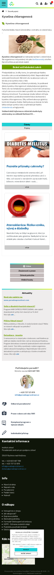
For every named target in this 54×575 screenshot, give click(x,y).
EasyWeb (25, 571)
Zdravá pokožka (27, 275)
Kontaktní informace (15, 441)
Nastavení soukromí (34, 573)
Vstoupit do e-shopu (12, 511)
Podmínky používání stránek (15, 527)
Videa (28, 266)
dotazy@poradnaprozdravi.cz (14, 469)
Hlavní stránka (10, 484)
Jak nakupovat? (10, 513)
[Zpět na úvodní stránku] (11, 3)
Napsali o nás (9, 487)
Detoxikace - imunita (13, 335)
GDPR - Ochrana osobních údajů (17, 524)
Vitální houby (27, 280)
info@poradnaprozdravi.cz (27, 395)
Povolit (26, 549)
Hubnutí (7, 495)
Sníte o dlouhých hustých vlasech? (19, 306)
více (27, 187)
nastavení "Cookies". (29, 546)
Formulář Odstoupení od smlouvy (18, 521)
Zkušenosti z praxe (27, 271)
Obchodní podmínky (12, 519)
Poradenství (9, 490)
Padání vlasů (9, 492)
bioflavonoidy (39, 59)
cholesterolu (7, 107)
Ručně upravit (26, 553)
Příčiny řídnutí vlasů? (13, 321)
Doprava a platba (11, 516)
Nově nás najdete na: (13, 297)
